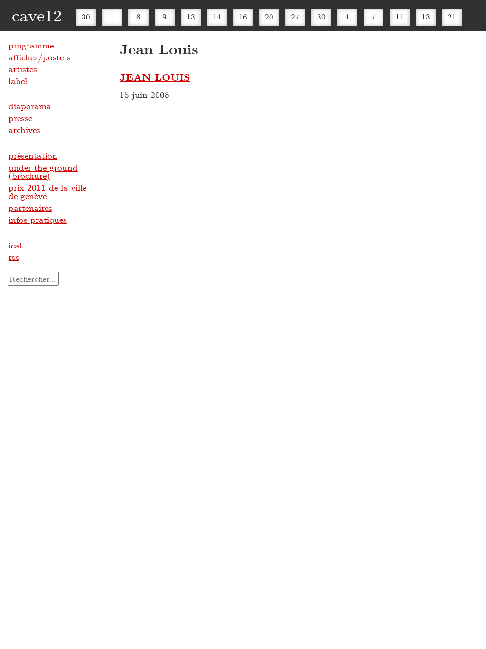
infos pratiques (38, 219)
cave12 (37, 15)
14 (217, 16)
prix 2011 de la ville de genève (47, 191)
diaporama (30, 106)
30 (86, 16)
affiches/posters (40, 57)
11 (399, 16)
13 (191, 16)
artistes (23, 69)
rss (14, 256)
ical (15, 245)
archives (24, 130)
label (18, 81)
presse (20, 118)
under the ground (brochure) (43, 171)
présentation (33, 155)
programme (31, 45)
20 (269, 16)
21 (452, 16)
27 (295, 16)
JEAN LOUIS (155, 77)
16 (243, 16)
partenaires (30, 207)
